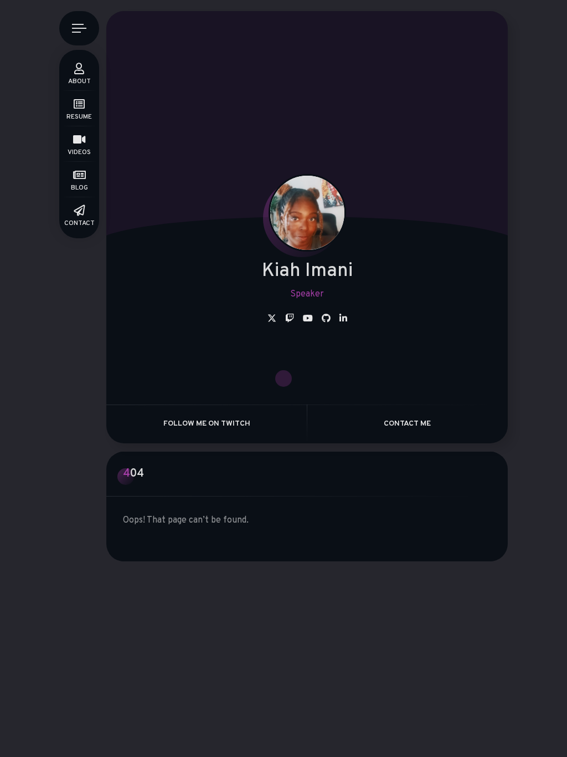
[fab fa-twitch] (289, 319)
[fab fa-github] (326, 319)
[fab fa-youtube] (308, 319)
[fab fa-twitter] (271, 319)
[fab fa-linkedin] (343, 319)
